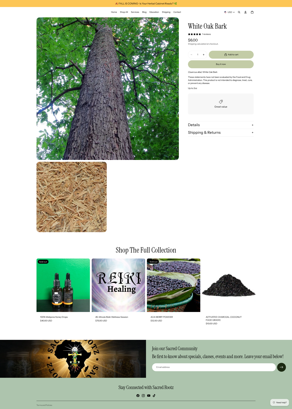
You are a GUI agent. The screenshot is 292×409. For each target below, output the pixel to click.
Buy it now (221, 64)
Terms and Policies (44, 405)
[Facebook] (138, 395)
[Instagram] (143, 395)
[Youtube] (149, 395)
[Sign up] (281, 367)
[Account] (245, 12)
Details (194, 125)
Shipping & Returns (204, 132)
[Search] (239, 12)
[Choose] (140, 307)
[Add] (251, 307)
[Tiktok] (154, 395)
